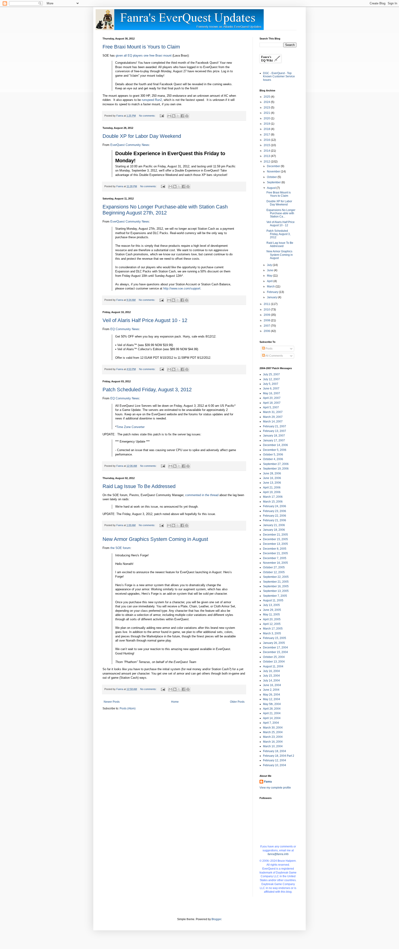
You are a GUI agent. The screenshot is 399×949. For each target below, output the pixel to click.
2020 (267, 118)
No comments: (147, 115)
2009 (267, 314)
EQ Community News (124, 329)
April (270, 281)
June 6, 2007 (271, 388)
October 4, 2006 (273, 459)
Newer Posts (112, 701)
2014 (267, 150)
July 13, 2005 (271, 605)
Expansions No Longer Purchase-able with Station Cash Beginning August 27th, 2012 (165, 210)
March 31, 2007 (273, 412)
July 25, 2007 (271, 374)
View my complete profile (275, 787)
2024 (267, 102)
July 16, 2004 (271, 671)
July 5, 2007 (270, 384)
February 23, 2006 (274, 511)
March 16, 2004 (273, 741)
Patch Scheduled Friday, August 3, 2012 (147, 389)
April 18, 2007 (272, 402)
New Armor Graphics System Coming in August (155, 539)
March (271, 286)
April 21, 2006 (272, 487)
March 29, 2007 (273, 417)
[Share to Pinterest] (186, 116)
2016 (267, 140)
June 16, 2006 (272, 478)
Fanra (268, 781)
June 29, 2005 (272, 610)
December (274, 166)
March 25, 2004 (273, 732)
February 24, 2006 (274, 506)
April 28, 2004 (272, 708)
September (274, 182)
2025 (267, 96)
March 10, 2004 (273, 746)
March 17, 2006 (273, 496)
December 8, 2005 (274, 548)
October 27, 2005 (274, 567)
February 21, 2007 (274, 426)
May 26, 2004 (271, 694)
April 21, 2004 (272, 713)
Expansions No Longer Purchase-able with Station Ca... (280, 213)
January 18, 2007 (274, 435)
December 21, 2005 (275, 534)
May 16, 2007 (271, 393)
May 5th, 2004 (272, 704)
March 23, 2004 (273, 736)
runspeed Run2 (152, 100)
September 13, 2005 (276, 591)
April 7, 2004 (271, 722)
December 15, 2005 (275, 539)
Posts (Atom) (128, 708)
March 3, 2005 (272, 633)
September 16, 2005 (276, 586)
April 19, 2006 (272, 492)
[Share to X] (178, 116)
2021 (267, 112)
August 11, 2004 (273, 666)
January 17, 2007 (274, 440)
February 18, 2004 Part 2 (278, 755)
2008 (267, 320)
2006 (267, 331)
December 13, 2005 (275, 543)
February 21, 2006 (274, 520)
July (270, 265)
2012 (267, 161)
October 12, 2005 (274, 572)
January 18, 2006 (274, 529)
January (272, 297)
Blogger (216, 919)
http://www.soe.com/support (181, 288)
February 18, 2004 (274, 751)
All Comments (274, 355)
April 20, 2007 (272, 398)
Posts (268, 348)
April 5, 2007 (271, 407)
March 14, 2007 (273, 421)
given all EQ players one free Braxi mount (144, 55)
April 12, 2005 (272, 624)
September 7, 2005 (275, 595)
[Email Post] (162, 115)
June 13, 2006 (272, 482)
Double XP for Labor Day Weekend (142, 136)
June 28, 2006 (272, 473)
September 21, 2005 (276, 581)
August (271, 188)
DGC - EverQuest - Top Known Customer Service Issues (279, 76)
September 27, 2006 (276, 464)
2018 (267, 129)
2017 (267, 134)
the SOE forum (120, 548)
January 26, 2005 (274, 643)
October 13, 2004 (274, 661)
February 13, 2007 (274, 431)
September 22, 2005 (276, 576)
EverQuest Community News (129, 145)
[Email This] (169, 116)
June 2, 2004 (271, 689)
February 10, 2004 (274, 765)
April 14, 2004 (272, 718)
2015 (267, 145)
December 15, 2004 (275, 652)
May (270, 275)
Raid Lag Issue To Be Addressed (139, 486)
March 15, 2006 (273, 501)
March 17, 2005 (273, 628)
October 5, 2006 (273, 454)
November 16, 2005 (275, 562)
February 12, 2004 (274, 760)
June (270, 270)
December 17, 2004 (275, 647)
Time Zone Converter (130, 427)
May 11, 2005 (271, 614)
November (274, 171)
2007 (267, 325)
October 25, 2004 (274, 657)
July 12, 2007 (271, 379)
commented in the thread (201, 495)
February (273, 292)
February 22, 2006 (274, 515)
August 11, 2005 (273, 600)
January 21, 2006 (274, 525)
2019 (267, 123)
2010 (267, 309)
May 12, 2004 (271, 699)
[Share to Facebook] (182, 116)
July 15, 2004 (271, 675)
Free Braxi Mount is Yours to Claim (141, 47)
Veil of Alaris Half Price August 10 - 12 (145, 320)
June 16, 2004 (272, 685)
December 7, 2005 (274, 558)
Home (175, 701)
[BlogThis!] (173, 116)
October (272, 177)
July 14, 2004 (271, 680)
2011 (267, 304)
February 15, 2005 (274, 638)
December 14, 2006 (275, 445)
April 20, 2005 (272, 619)
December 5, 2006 (274, 450)
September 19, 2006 (276, 468)
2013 (267, 156)
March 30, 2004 (273, 727)
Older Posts (237, 701)
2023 (267, 107)
